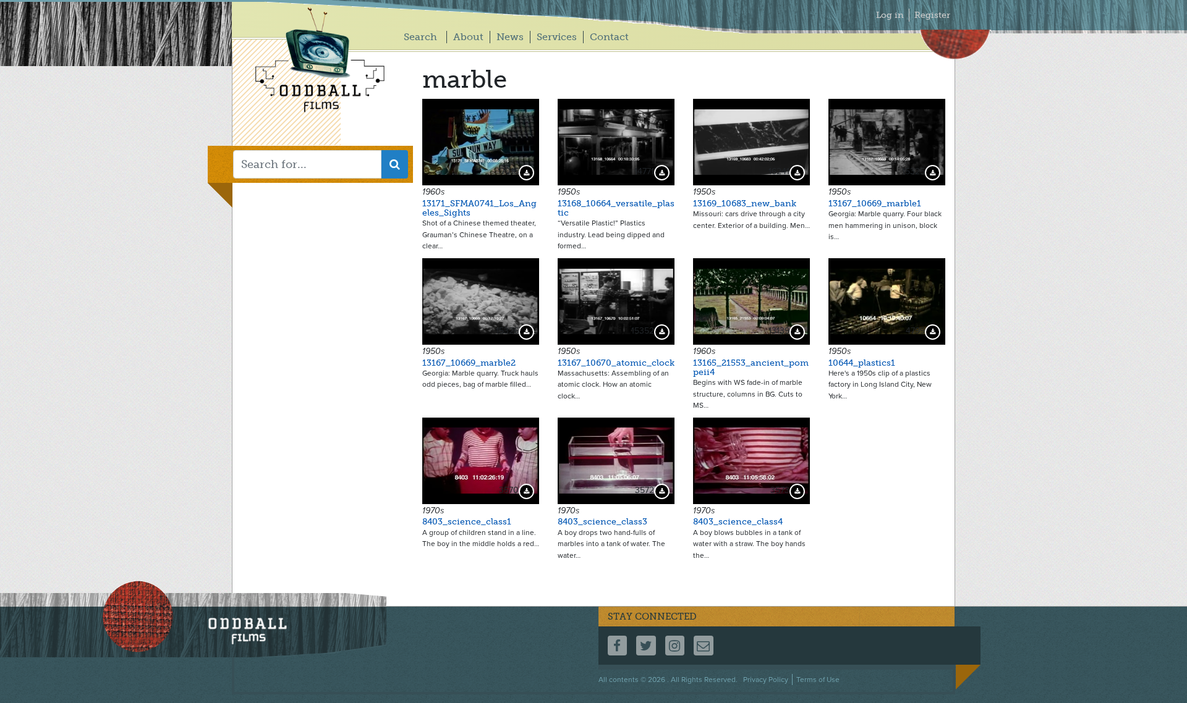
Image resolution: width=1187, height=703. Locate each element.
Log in (890, 15)
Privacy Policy (765, 679)
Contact (609, 37)
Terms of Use (818, 679)
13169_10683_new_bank (744, 203)
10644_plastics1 (861, 363)
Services (557, 37)
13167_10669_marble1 (874, 203)
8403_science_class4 (738, 521)
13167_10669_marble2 (469, 363)
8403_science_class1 (466, 521)
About (468, 37)
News (510, 37)
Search (420, 37)
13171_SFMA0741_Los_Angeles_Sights (479, 208)
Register (932, 15)
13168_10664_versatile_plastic (616, 208)
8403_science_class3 (602, 521)
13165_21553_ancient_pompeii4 (751, 367)
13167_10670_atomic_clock (616, 363)
